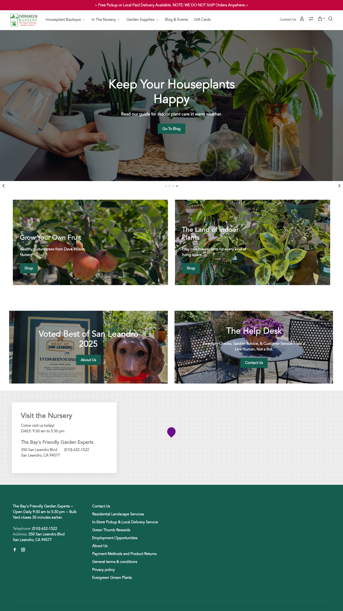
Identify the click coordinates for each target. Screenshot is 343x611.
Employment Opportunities (114, 538)
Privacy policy (103, 570)
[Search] (331, 19)
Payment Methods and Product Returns (124, 554)
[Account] (302, 19)
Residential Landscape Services (118, 514)
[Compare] (311, 19)
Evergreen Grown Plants (112, 577)
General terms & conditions (114, 562)
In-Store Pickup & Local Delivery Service (125, 522)
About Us (100, 546)
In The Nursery (104, 19)
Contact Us (288, 19)
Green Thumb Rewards (111, 530)
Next (339, 185)
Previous (3, 185)
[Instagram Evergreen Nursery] (23, 550)
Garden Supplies (140, 19)
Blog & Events (176, 19)
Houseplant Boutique (63, 19)
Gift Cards (202, 19)
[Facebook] (15, 550)
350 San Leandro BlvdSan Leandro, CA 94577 (39, 537)
